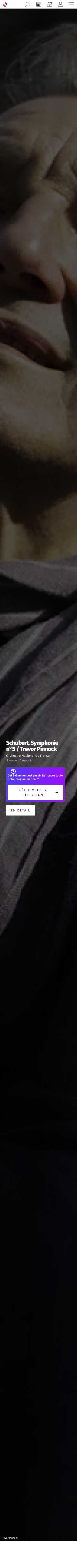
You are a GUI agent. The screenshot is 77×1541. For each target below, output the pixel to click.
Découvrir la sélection (33, 792)
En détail (20, 810)
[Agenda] (38, 4)
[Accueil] (5, 4)
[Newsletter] (49, 4)
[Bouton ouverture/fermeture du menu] (71, 4)
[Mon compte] (60, 4)
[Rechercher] (27, 4)
